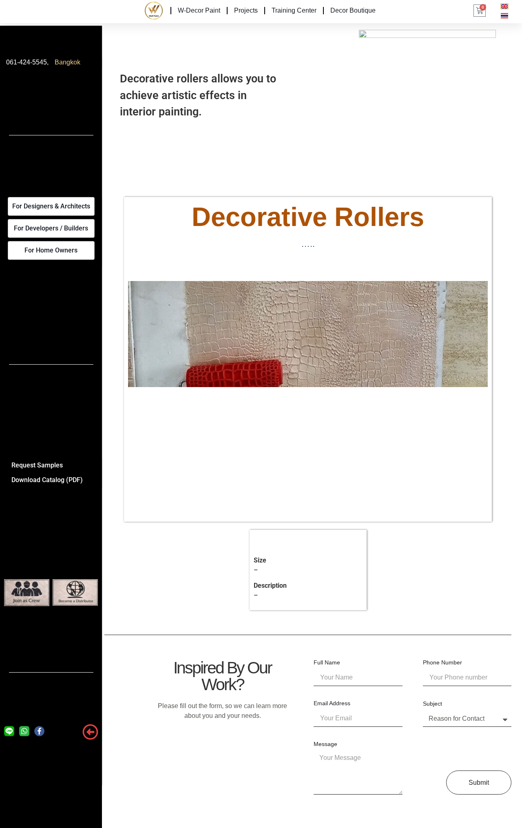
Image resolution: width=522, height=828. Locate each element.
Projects (246, 10)
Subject (432, 704)
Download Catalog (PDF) (47, 480)
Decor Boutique (353, 10)
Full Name (327, 663)
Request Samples (37, 465)
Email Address (332, 703)
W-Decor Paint (199, 10)
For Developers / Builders (51, 228)
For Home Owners (50, 250)
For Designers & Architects (51, 206)
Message (325, 744)
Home (152, 10)
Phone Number (442, 663)
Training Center (294, 10)
